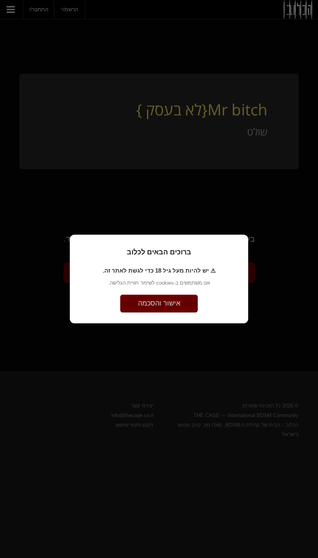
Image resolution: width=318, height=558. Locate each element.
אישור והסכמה (159, 303)
